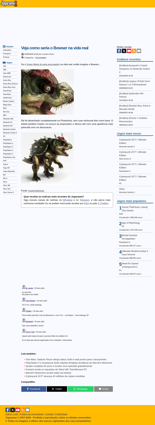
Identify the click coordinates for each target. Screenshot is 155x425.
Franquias (7, 54)
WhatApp (68, 200)
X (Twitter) (103, 203)
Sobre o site (11, 414)
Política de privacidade (31, 414)
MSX (5, 108)
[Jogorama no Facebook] (119, 51)
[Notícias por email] (139, 51)
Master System (8, 101)
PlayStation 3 (8, 147)
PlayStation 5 (8, 154)
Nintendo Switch (9, 129)
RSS (86, 203)
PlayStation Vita (9, 157)
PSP (4, 161)
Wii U (5, 178)
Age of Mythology (131, 223)
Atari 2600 (7, 73)
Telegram (84, 200)
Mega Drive (7, 105)
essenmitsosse (36, 190)
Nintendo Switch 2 (10, 133)
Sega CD (6, 168)
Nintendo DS (8, 126)
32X (4, 66)
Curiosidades (40, 58)
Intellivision (7, 98)
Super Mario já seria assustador (43, 64)
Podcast (6, 57)
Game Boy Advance (10, 84)
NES (4, 115)
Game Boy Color (9, 87)
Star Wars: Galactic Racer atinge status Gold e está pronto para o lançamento (66, 359)
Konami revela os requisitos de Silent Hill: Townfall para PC (56, 369)
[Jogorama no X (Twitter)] (124, 51)
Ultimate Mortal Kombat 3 (135, 251)
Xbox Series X (8, 192)
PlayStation (7, 140)
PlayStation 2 (8, 143)
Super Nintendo (9, 171)
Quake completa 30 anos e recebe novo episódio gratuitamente (59, 366)
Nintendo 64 (7, 122)
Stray (122, 189)
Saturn (5, 164)
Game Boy (7, 80)
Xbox (5, 182)
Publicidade (61, 414)
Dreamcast (7, 77)
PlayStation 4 (8, 150)
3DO (4, 70)
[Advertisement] (77, 25)
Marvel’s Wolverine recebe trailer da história (48, 373)
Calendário (7, 50)
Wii (4, 175)
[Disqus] (67, 248)
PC (4, 136)
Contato (49, 414)
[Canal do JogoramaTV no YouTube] (129, 51)
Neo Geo (6, 112)
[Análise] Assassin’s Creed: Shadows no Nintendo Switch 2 (134, 68)
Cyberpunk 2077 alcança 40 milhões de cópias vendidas (55, 376)
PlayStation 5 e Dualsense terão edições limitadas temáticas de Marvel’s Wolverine (69, 363)
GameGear (7, 94)
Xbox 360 (6, 185)
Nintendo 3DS (8, 119)
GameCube (7, 91)
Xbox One (7, 189)
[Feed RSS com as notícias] (134, 51)
